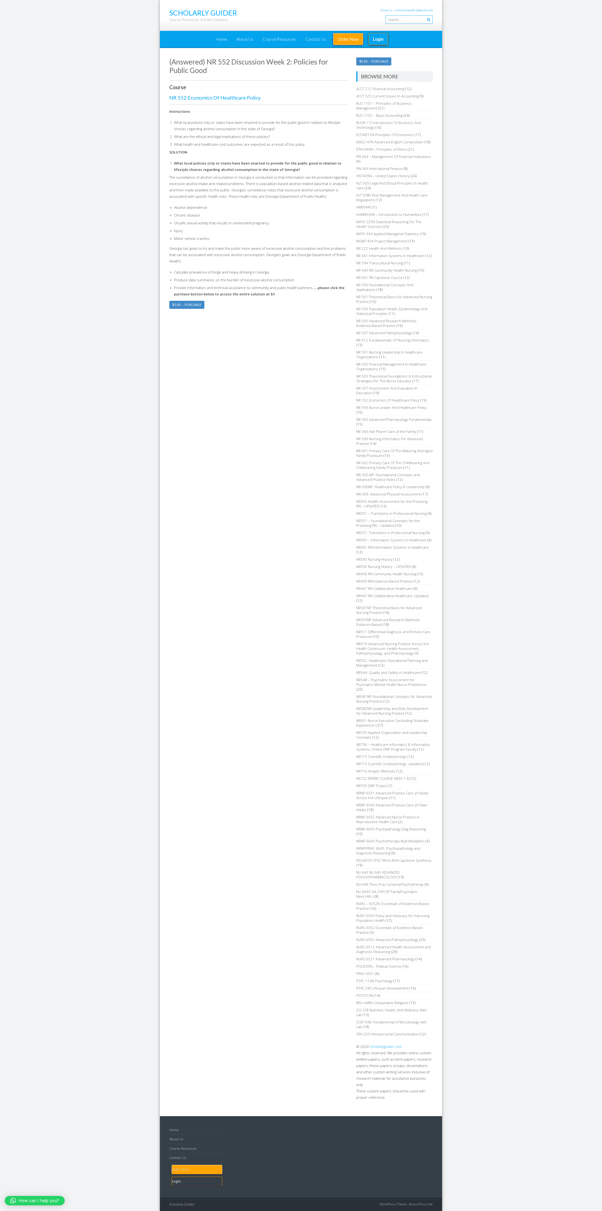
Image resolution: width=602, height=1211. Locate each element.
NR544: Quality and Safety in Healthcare (388, 672)
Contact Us (315, 39)
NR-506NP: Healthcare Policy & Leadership (390, 486)
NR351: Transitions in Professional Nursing (390, 532)
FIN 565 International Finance (379, 168)
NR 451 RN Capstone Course (379, 277)
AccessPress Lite (421, 1204)
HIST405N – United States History (383, 175)
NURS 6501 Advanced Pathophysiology (387, 939)
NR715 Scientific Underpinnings (381, 756)
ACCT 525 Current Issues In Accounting (387, 96)
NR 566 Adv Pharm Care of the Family (386, 431)
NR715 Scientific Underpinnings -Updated (389, 763)
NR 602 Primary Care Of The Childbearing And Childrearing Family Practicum (392, 465)
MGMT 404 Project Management (382, 241)
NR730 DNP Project (371, 785)
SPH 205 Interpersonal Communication (387, 1034)
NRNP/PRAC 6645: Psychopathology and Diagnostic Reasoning (388, 850)
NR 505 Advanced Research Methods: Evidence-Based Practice (386, 323)
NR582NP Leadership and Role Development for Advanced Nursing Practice (392, 711)
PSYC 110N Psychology (374, 980)
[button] (35, 1200)
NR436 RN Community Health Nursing (386, 573)
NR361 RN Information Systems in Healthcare (392, 547)
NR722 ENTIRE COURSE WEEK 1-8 (382, 778)
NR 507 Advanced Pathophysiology (384, 332)
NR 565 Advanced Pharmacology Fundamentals (394, 419)
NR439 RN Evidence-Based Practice (384, 581)
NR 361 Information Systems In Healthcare (390, 255)
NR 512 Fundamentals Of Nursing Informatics (392, 340)
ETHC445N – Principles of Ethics (381, 149)
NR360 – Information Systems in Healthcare (391, 540)
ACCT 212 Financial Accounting (380, 88)
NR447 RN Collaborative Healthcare (384, 588)
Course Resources (279, 39)
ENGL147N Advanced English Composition (389, 142)
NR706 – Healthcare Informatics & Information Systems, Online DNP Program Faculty (393, 747)
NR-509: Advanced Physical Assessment (388, 494)
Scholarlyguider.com (386, 1046)
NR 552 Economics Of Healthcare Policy (215, 97)
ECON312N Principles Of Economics (385, 134)
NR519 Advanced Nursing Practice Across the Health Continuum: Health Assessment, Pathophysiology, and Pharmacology (392, 648)
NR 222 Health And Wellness (379, 248)
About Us (244, 39)
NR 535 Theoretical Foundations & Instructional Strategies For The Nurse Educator (394, 378)
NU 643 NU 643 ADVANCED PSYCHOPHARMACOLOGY (378, 874)
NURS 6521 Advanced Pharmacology (385, 959)
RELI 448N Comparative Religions (382, 1002)
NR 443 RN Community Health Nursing (386, 270)
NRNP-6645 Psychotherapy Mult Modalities (390, 841)
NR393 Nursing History (374, 559)
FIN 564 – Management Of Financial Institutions (393, 156)
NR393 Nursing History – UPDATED (383, 566)
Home (221, 39)
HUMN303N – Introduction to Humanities (388, 214)
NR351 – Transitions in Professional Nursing (391, 513)
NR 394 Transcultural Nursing (379, 263)
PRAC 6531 (365, 973)
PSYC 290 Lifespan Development (382, 988)
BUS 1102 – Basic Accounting (379, 115)
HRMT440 (364, 207)
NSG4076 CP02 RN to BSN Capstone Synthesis (394, 860)
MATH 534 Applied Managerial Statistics (387, 233)
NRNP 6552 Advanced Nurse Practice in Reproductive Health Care (388, 819)
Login (378, 39)
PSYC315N (364, 995)
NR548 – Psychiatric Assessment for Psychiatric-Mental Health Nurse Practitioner (391, 682)
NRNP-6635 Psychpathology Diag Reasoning (391, 829)
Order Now (348, 39)
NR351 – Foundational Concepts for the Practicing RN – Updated (388, 523)
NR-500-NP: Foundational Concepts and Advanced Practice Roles (388, 477)
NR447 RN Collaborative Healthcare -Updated (392, 595)
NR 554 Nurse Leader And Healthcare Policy (391, 407)
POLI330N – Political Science (378, 966)
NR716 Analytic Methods (375, 771)
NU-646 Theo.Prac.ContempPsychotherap (390, 884)
